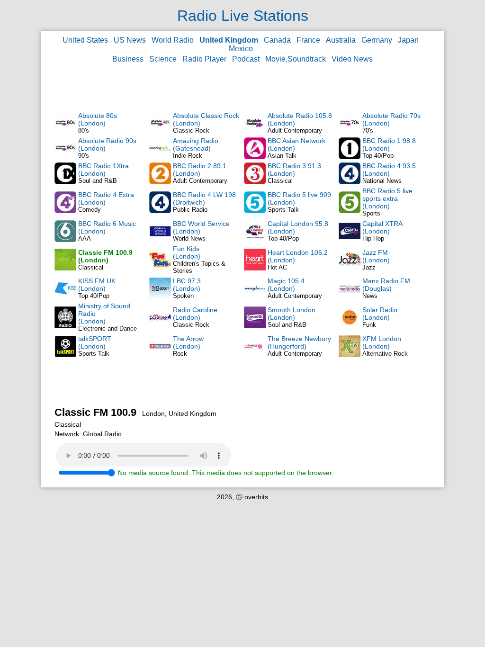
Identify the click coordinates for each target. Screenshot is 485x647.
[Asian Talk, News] (255, 157)
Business (128, 59)
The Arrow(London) (188, 342)
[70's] (349, 131)
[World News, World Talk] (160, 239)
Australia (341, 40)
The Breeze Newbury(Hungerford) (299, 342)
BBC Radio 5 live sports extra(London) (387, 198)
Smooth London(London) (291, 313)
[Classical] (255, 182)
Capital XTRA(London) (382, 227)
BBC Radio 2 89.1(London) (199, 169)
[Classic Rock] (160, 131)
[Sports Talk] (65, 355)
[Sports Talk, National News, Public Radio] (255, 211)
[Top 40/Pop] (349, 157)
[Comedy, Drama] (65, 211)
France (308, 40)
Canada (277, 40)
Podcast (246, 59)
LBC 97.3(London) (187, 284)
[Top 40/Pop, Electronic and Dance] (65, 297)
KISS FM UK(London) (97, 284)
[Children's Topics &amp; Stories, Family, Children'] (160, 268)
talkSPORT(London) (94, 342)
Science (163, 59)
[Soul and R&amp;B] (255, 326)
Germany (376, 40)
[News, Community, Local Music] (349, 297)
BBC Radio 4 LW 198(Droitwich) (204, 198)
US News (130, 40)
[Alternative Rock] (349, 355)
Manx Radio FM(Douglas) (386, 284)
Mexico (241, 49)
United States (85, 40)
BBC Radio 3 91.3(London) (294, 169)
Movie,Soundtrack (295, 59)
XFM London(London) (381, 342)
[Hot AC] (255, 268)
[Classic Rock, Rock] (160, 326)
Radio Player (204, 59)
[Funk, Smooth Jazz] (349, 326)
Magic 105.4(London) (286, 284)
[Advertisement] (242, 87)
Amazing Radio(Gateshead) (195, 144)
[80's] (65, 131)
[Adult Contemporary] (255, 131)
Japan (408, 40)
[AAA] (65, 239)
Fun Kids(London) (186, 252)
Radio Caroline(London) (195, 313)
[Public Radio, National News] (160, 211)
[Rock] (160, 355)
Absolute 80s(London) (97, 119)
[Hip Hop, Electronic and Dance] (349, 239)
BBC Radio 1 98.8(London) (389, 144)
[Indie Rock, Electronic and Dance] (160, 157)
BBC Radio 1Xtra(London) (103, 169)
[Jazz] (349, 268)
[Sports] (349, 211)
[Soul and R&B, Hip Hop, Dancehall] (65, 182)
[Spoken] (160, 297)
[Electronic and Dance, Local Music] (65, 326)
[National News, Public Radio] (349, 182)
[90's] (65, 157)
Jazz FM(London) (376, 256)
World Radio (173, 40)
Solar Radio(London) (379, 313)
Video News (352, 59)
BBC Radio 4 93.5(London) (389, 169)
